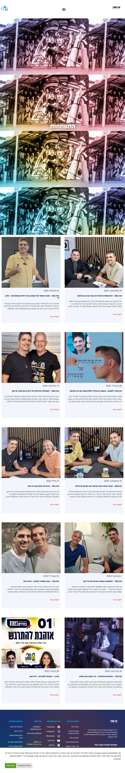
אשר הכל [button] (10, 765)
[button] (63, 9)
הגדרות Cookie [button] (24, 765)
